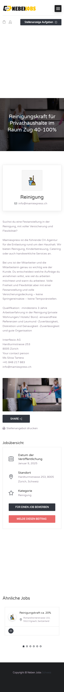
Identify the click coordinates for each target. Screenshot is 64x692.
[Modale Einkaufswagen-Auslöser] (4, 22)
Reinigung (32, 197)
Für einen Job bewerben (32, 507)
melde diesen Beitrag (32, 518)
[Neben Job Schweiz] (20, 8)
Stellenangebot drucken (22, 428)
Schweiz (46, 672)
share (14, 418)
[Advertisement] (32, 64)
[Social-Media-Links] (32, 681)
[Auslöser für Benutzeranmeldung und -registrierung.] (10, 22)
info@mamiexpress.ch (32, 203)
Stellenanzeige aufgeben (39, 22)
